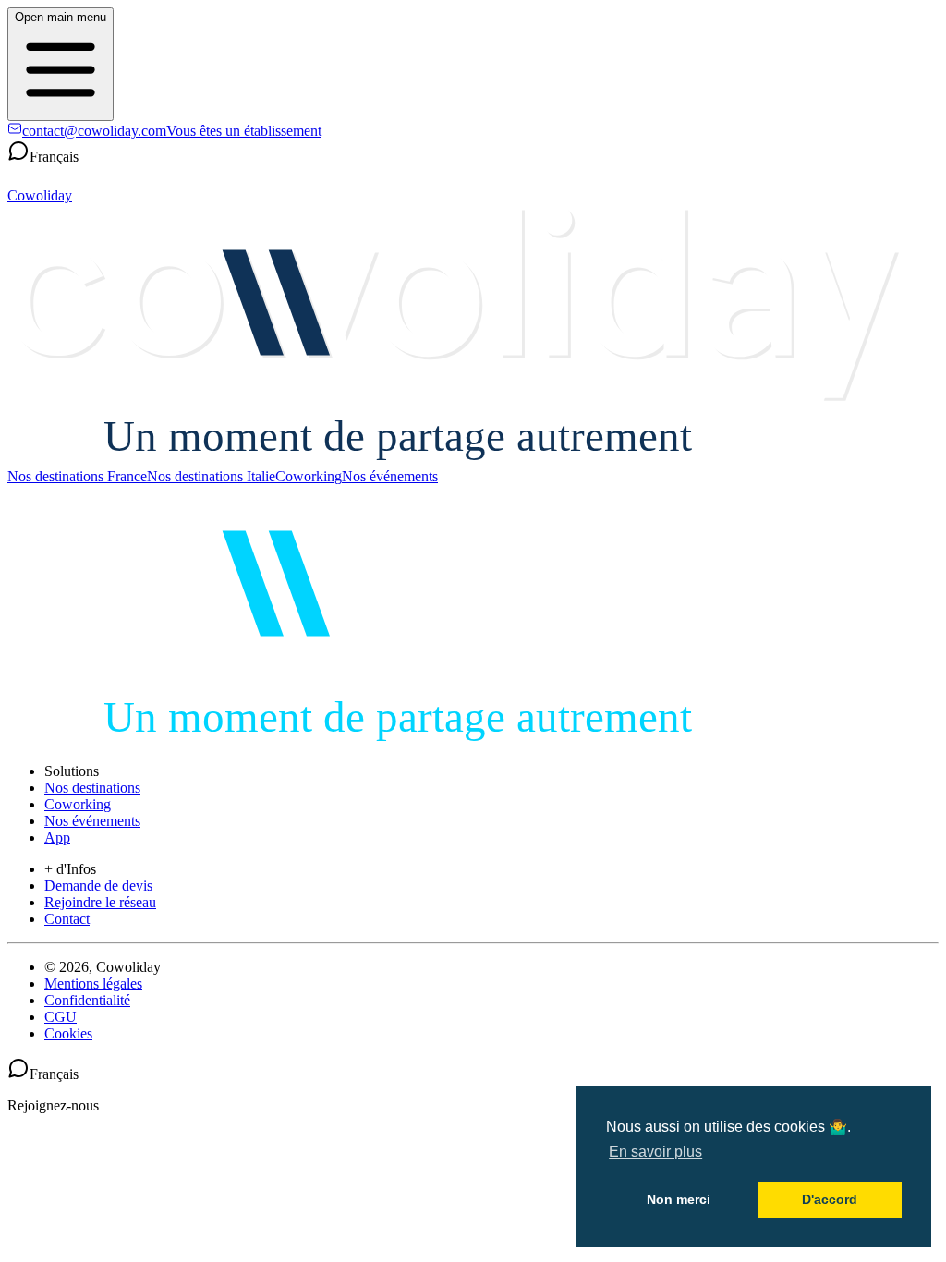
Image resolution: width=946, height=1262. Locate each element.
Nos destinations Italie (211, 476)
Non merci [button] (678, 1199)
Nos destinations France (77, 476)
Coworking (308, 476)
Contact (67, 919)
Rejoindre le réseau (100, 902)
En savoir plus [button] (655, 1151)
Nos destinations (92, 787)
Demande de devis (98, 885)
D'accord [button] (829, 1199)
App (57, 837)
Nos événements (390, 476)
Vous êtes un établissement (243, 131)
